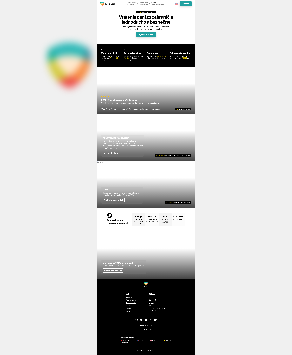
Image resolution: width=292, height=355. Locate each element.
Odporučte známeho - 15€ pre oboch (157, 309)
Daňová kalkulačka (157, 4)
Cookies (128, 311)
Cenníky (128, 308)
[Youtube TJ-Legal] (155, 320)
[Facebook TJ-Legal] (136, 320)
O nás (151, 297)
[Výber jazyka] (176, 3)
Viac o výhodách (111, 153)
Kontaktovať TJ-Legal (113, 270)
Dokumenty (152, 300)
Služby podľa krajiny (132, 297)
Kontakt (151, 313)
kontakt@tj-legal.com (146, 326)
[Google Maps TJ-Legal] (146, 320)
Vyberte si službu (146, 34)
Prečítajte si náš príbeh (113, 200)
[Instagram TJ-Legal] (151, 320)
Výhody (151, 303)
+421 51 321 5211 (146, 329)
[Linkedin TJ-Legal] (141, 320)
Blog (150, 305)
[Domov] (108, 3)
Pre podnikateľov (131, 303)
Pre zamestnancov (131, 300)
